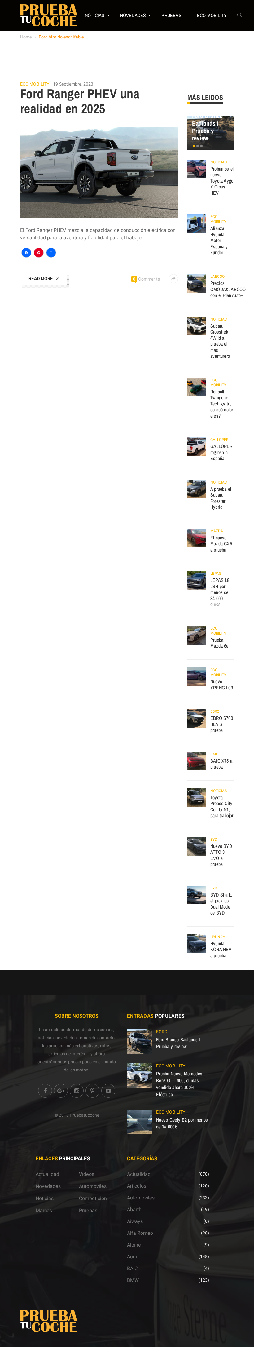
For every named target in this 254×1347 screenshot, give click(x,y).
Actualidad (47, 1174)
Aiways (135, 1221)
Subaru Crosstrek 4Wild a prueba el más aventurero (220, 341)
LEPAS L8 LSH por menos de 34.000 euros (220, 592)
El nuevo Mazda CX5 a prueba (221, 543)
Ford (161, 1032)
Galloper (219, 439)
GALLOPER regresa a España (221, 452)
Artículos (136, 1186)
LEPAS (215, 573)
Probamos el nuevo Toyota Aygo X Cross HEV (222, 180)
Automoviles (93, 1186)
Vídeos (86, 1174)
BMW (133, 1280)
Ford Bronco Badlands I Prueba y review (207, 127)
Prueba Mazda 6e (219, 642)
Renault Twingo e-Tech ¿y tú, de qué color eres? (221, 403)
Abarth (134, 1209)
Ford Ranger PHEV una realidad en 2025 (79, 101)
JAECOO (217, 276)
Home (26, 37)
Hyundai (218, 937)
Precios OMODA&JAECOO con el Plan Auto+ (228, 289)
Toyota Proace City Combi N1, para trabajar (222, 806)
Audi (132, 1257)
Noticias (95, 15)
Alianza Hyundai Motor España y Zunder (219, 240)
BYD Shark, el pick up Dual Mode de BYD (221, 903)
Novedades (133, 15)
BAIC (214, 754)
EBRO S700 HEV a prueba (221, 724)
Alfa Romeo (140, 1233)
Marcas (44, 1210)
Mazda (216, 531)
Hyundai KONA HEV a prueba (221, 949)
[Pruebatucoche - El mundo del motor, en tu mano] (48, 15)
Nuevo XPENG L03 (221, 684)
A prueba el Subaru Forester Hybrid (220, 498)
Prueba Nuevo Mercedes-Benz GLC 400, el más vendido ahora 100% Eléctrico (180, 1083)
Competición (93, 1198)
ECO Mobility (212, 15)
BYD (213, 839)
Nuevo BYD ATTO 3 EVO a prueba (221, 855)
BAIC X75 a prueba (221, 763)
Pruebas (171, 15)
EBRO (214, 711)
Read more (40, 278)
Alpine (134, 1245)
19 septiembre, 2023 (73, 84)
